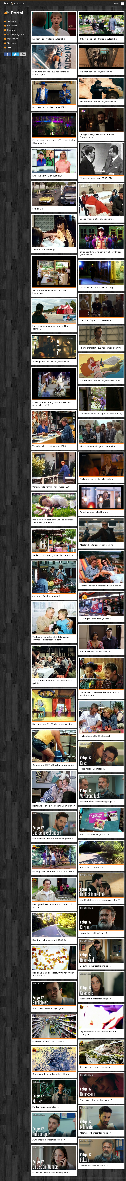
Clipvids (11, 30)
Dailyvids (11, 21)
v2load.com (7, 3)
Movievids (12, 26)
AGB (9, 48)
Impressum (12, 39)
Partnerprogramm (16, 34)
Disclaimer (12, 43)
